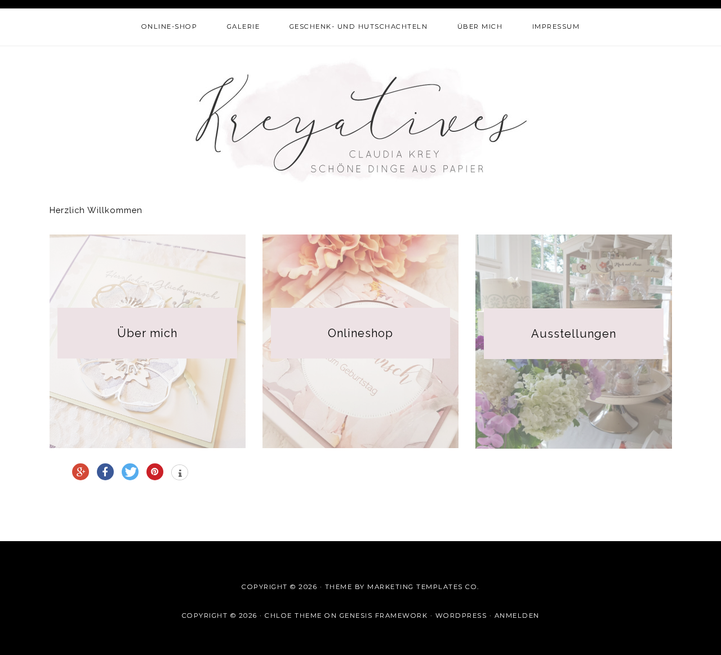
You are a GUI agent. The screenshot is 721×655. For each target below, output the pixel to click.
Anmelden (517, 615)
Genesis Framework (384, 615)
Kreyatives (361, 120)
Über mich (147, 333)
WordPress (461, 615)
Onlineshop (360, 333)
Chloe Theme (293, 615)
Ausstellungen (573, 333)
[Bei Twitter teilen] (130, 471)
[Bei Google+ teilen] (80, 471)
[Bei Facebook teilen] (105, 471)
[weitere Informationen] (180, 473)
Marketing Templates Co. (423, 587)
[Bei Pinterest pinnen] (154, 471)
